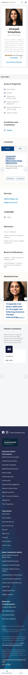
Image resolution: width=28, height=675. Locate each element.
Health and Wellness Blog (17, 432)
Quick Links (5, 77)
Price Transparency (7, 504)
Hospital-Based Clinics (8, 590)
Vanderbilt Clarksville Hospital (11, 565)
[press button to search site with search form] (22, 2)
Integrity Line (6, 500)
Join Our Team (6, 545)
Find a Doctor (6, 514)
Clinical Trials (6, 587)
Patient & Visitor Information (10, 457)
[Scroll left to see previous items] (2, 169)
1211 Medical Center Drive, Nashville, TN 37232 (14, 660)
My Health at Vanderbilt (9, 465)
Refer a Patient (6, 541)
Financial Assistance (8, 476)
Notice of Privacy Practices (9, 488)
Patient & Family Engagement (10, 484)
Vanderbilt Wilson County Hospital (12, 575)
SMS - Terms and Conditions (10, 496)
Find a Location (6, 518)
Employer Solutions (7, 594)
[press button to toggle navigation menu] (26, 2)
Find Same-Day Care (8, 522)
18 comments (14, 57)
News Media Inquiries (8, 611)
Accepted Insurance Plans (9, 461)
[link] (15, 300)
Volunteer (5, 537)
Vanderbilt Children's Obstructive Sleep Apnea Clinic (14, 159)
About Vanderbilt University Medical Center (10, 556)
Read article (20, 317)
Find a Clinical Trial (7, 526)
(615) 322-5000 (6, 664)
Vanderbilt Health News (9, 607)
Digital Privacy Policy (8, 492)
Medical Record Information (10, 469)
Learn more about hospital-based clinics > (13, 644)
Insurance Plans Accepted (14, 62)
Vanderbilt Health (6, 3)
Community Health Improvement (11, 579)
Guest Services (6, 480)
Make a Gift (5, 533)
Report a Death (6, 473)
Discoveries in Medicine (9, 619)
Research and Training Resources (12, 583)
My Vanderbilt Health (8, 615)
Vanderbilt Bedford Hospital (10, 561)
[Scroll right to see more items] (25, 169)
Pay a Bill (4, 529)
